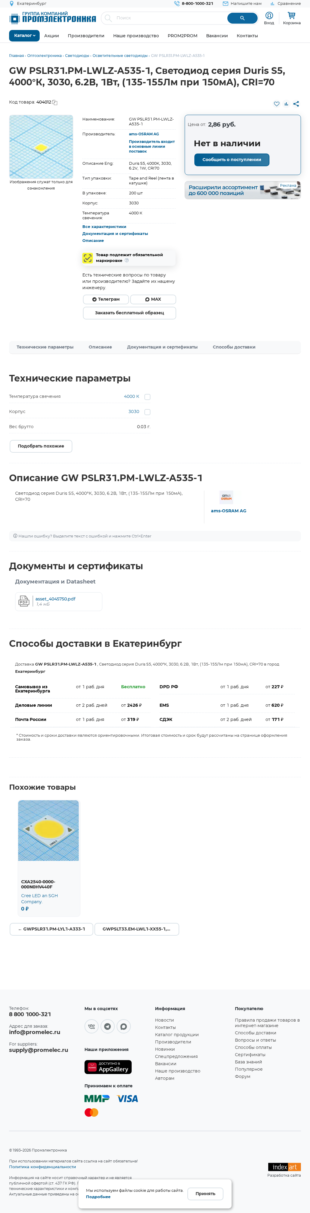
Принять (205, 1194)
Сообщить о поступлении (232, 160)
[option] (41, 147)
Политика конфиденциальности (42, 1166)
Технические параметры (45, 347)
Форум (242, 1077)
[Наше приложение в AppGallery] (117, 1067)
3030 (133, 412)
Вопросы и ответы (255, 1040)
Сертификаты (250, 1055)
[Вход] (269, 15)
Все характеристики (104, 227)
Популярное (249, 1069)
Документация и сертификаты (115, 234)
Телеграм (109, 299)
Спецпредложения (176, 1057)
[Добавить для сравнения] (286, 104)
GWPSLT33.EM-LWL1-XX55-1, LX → (141, 929)
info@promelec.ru (34, 1032)
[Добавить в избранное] (276, 104)
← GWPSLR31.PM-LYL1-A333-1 (51, 929)
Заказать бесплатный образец (129, 313)
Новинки (165, 1049)
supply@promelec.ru (38, 1050)
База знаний (248, 1062)
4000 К (131, 397)
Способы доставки (234, 347)
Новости (164, 1020)
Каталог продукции (177, 1035)
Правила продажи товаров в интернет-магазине (267, 1023)
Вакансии (165, 1064)
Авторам (164, 1078)
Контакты (165, 1028)
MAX (156, 299)
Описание (93, 241)
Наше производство (177, 1071)
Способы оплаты (253, 1048)
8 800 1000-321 (30, 1014)
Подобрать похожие (41, 446)
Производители (173, 1042)
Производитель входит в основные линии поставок (152, 146)
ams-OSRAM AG (144, 134)
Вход (269, 22)
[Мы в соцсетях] (91, 1026)
